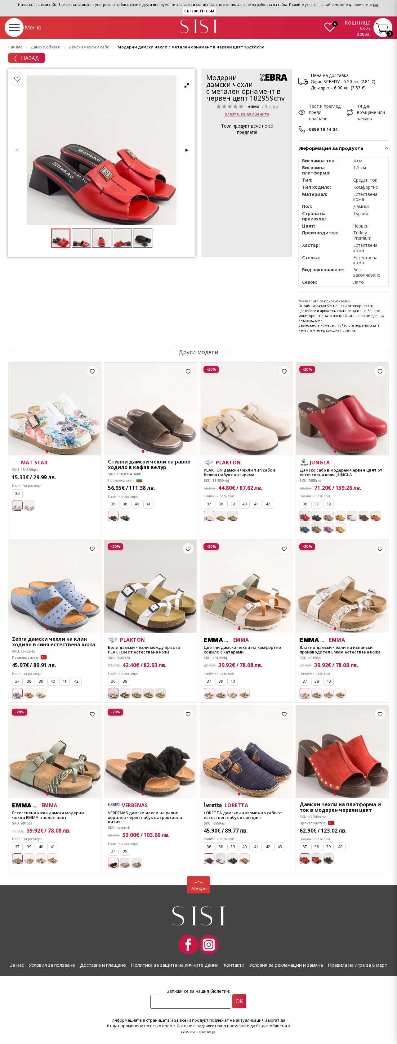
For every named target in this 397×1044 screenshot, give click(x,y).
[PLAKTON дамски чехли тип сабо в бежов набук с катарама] (246, 409)
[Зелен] (232, 516)
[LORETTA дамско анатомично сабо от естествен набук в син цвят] (246, 751)
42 (268, 504)
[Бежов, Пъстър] (137, 863)
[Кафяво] (221, 516)
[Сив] (328, 516)
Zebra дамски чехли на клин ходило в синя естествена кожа (53, 641)
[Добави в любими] (92, 371)
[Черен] (125, 516)
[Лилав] (328, 527)
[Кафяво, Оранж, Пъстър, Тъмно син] (244, 693)
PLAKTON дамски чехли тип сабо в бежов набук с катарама (240, 472)
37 (209, 504)
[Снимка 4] (58, 451)
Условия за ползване (52, 965)
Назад (29, 57)
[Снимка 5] (62, 451)
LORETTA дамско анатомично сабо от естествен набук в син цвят (243, 815)
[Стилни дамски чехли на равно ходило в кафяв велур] (150, 409)
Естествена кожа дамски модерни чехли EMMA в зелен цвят (48, 815)
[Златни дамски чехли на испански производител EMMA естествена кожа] (342, 586)
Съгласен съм (199, 11)
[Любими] (17, 79)
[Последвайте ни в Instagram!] (209, 945)
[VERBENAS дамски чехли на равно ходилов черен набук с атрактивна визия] (150, 751)
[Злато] (232, 693)
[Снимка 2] (51, 451)
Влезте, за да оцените (247, 114)
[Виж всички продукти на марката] (274, 77)
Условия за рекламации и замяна (286, 965)
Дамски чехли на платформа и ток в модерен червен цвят (340, 807)
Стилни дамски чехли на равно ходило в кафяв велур (149, 464)
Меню (33, 27)
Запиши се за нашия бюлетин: (198, 991)
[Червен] (316, 858)
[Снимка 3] (55, 451)
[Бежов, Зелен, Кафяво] (328, 693)
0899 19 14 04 (323, 129)
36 (113, 504)
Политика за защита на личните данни (175, 965)
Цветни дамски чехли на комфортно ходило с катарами (242, 649)
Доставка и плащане (103, 965)
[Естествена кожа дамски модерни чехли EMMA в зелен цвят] (54, 751)
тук (375, 4)
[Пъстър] (29, 505)
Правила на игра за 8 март (357, 965)
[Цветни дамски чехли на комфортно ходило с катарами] (246, 586)
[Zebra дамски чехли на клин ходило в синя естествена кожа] (54, 586)
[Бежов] (137, 693)
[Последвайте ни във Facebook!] (188, 945)
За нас (17, 965)
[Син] (305, 527)
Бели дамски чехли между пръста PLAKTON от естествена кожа (144, 649)
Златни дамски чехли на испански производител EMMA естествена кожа (340, 649)
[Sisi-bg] (198, 26)
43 (280, 846)
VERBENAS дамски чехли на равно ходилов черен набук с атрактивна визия (145, 817)
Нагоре (198, 888)
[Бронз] (160, 693)
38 (125, 504)
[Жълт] (340, 516)
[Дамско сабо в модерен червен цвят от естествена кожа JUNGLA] (342, 409)
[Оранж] (375, 516)
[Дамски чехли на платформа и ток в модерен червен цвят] (342, 751)
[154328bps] (54, 409)
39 (17, 493)
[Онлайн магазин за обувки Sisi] (198, 915)
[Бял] (352, 516)
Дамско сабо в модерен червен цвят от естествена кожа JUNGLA (341, 472)
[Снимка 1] (47, 451)
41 (148, 504)
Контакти (234, 965)
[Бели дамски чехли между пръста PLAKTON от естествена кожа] (150, 586)
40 (137, 504)
